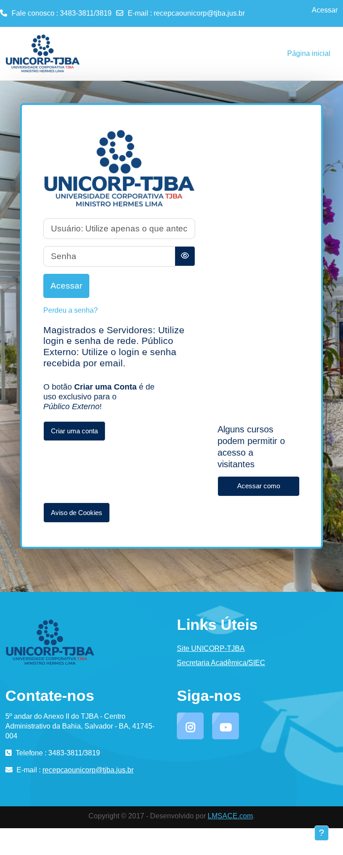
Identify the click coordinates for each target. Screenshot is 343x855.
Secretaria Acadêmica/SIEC (221, 662)
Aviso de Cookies (76, 512)
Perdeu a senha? (70, 310)
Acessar (325, 10)
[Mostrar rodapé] (321, 833)
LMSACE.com (230, 816)
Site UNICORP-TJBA (211, 648)
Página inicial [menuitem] (308, 53)
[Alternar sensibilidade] (185, 256)
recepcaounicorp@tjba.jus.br (199, 13)
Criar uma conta (74, 431)
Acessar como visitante (258, 489)
